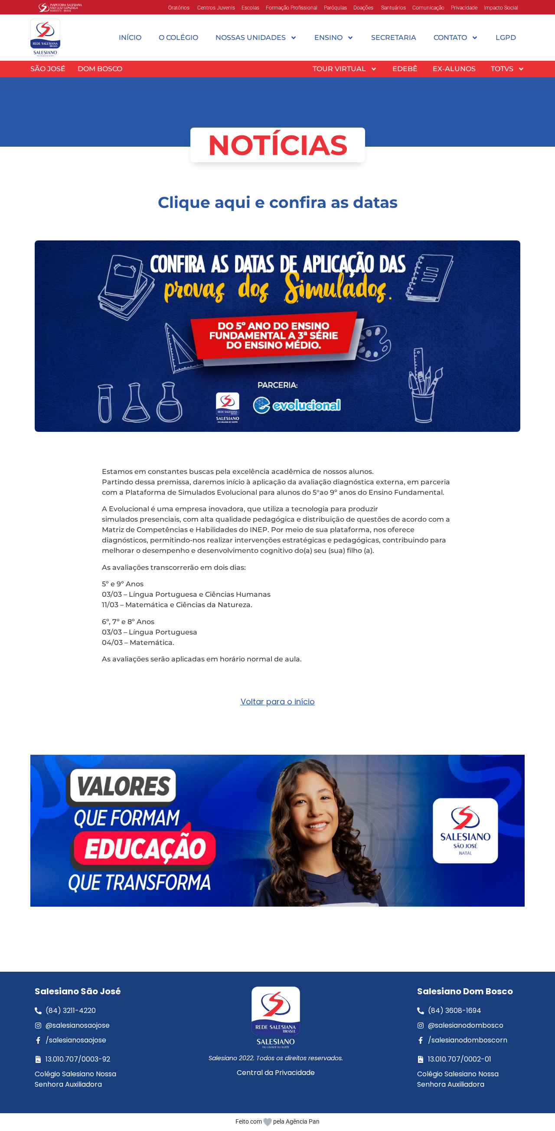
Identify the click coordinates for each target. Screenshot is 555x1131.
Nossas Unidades (250, 37)
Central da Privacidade (276, 1073)
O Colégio (178, 37)
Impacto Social (501, 8)
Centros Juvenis (215, 8)
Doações (363, 8)
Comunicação (428, 8)
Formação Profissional (291, 8)
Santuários (393, 8)
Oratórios (178, 8)
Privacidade (464, 8)
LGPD (506, 37)
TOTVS (502, 69)
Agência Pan (303, 1121)
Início (130, 37)
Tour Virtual (339, 69)
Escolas (250, 8)
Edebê (405, 69)
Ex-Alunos (454, 69)
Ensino (328, 37)
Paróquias (335, 8)
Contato (450, 37)
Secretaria (393, 37)
